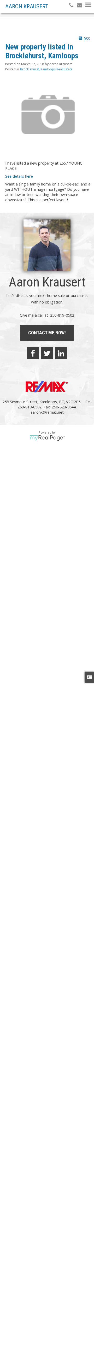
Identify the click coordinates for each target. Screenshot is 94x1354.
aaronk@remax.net (47, 412)
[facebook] (33, 353)
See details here (19, 176)
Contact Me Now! (47, 332)
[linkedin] (61, 353)
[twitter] (47, 353)
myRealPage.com (47, 438)
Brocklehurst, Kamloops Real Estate (46, 69)
